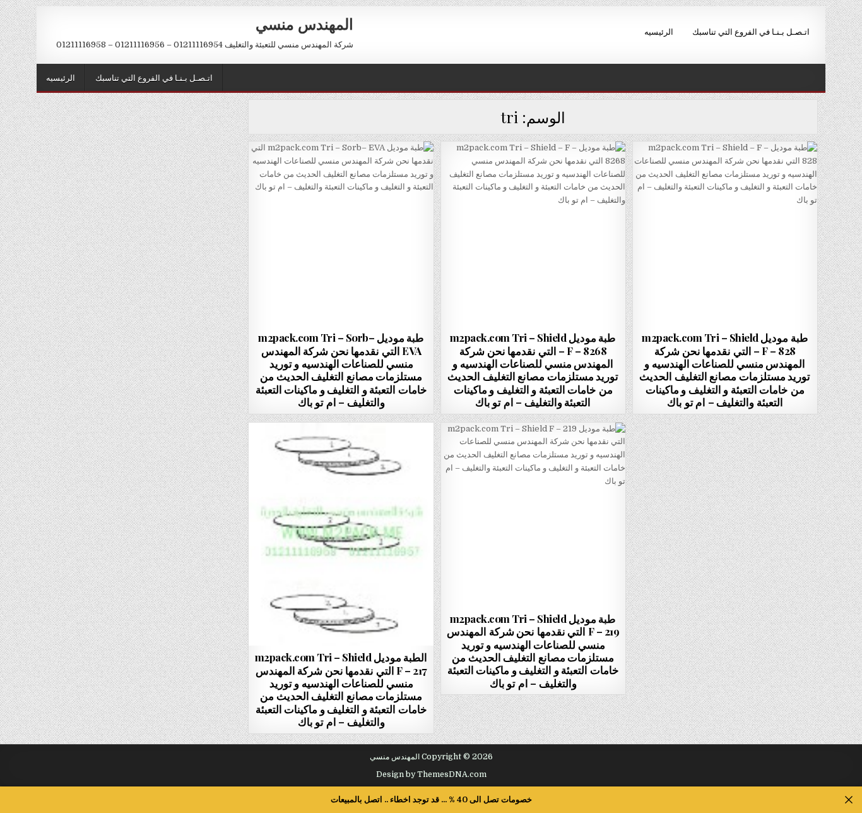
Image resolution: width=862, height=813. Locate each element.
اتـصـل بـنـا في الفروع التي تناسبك (751, 31)
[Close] (849, 800)
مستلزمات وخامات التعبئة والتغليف (341, 172)
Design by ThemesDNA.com (431, 774)
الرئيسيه (658, 31)
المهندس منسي (304, 23)
